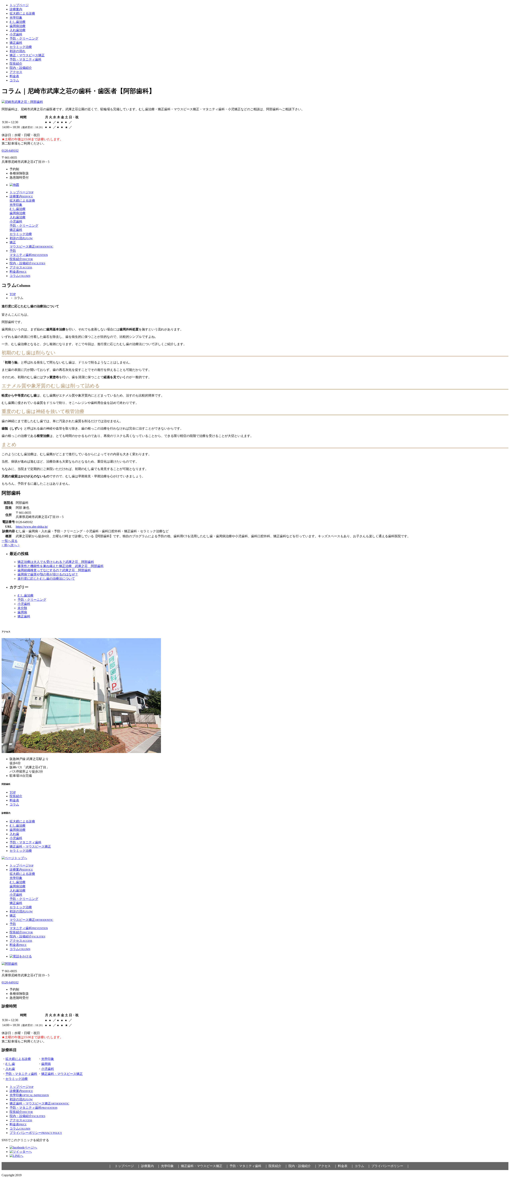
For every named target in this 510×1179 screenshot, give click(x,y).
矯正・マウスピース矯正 (27, 55)
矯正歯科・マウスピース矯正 (30, 846)
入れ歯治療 (18, 30)
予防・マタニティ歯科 (25, 59)
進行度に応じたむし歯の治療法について (46, 578)
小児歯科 (16, 34)
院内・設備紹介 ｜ (302, 1166)
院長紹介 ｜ (278, 1166)
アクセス (16, 72)
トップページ (19, 5)
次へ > (15, 545)
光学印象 (16, 17)
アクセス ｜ (327, 1166)
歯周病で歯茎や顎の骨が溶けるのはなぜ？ (48, 574)
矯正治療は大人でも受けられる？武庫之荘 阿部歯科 (56, 562)
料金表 (14, 76)
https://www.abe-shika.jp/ (32, 526)
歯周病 (22, 612)
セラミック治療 (21, 47)
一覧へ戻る (10, 541)
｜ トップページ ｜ (124, 1166)
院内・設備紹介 (21, 67)
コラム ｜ (363, 1166)
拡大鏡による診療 (22, 13)
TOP (13, 294)
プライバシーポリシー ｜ (390, 1166)
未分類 (22, 608)
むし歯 (10, 1064)
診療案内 (16, 9)
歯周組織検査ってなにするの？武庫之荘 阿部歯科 (54, 570)
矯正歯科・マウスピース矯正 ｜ (205, 1166)
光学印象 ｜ (170, 1166)
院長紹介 (16, 63)
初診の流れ (18, 51)
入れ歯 (14, 834)
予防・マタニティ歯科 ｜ (249, 1166)
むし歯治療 (18, 21)
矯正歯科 (16, 42)
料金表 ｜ (346, 1166)
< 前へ (6, 545)
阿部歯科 (28, 1175)
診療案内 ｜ (150, 1166)
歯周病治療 (18, 26)
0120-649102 (10, 150)
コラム (14, 80)
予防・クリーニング (24, 38)
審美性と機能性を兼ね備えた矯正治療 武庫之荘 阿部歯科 (61, 566)
